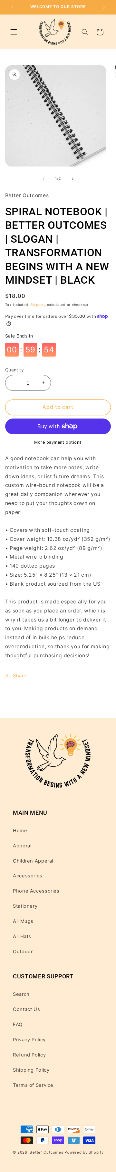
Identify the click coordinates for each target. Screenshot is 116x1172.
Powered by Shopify (83, 1152)
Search (21, 994)
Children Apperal (33, 861)
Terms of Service (33, 1085)
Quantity (14, 369)
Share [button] (20, 676)
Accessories (28, 876)
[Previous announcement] (12, 7)
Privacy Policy (29, 1040)
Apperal (22, 846)
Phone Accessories (36, 891)
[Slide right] (72, 179)
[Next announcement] (104, 7)
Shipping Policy (31, 1070)
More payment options (58, 442)
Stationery (25, 906)
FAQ (18, 1024)
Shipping (38, 305)
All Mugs (23, 921)
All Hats (22, 936)
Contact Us (26, 1009)
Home (20, 831)
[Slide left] (43, 179)
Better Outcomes (46, 1152)
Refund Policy (29, 1055)
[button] (13, 32)
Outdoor (23, 952)
